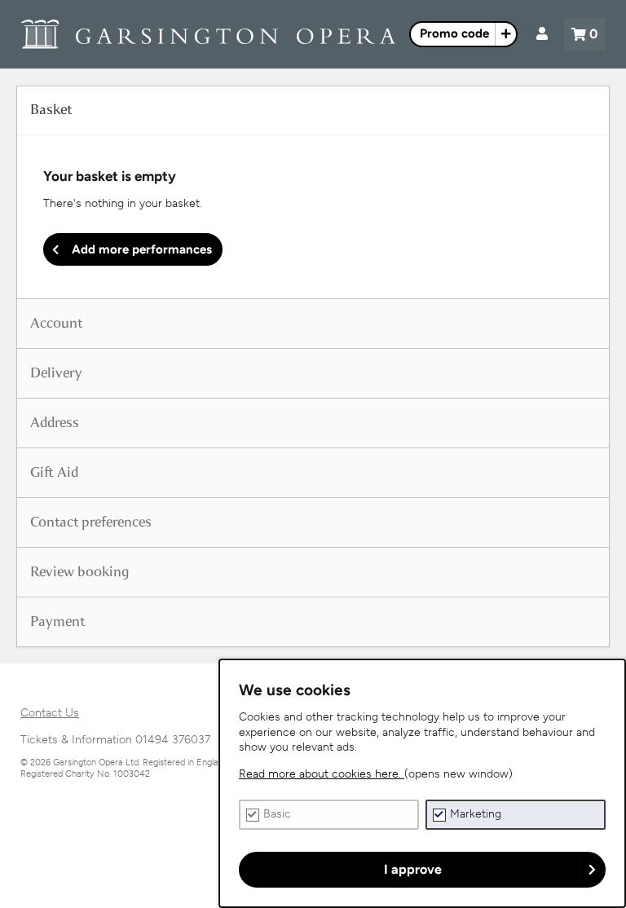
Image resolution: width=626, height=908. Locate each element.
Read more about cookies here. (321, 774)
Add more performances (142, 249)
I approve (413, 869)
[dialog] (422, 783)
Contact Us (49, 713)
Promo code (454, 33)
